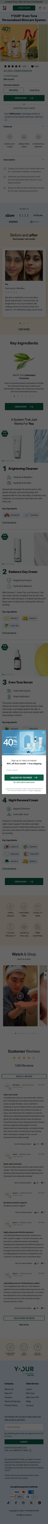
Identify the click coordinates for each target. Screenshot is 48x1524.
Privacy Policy (38, 790)
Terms (30, 790)
